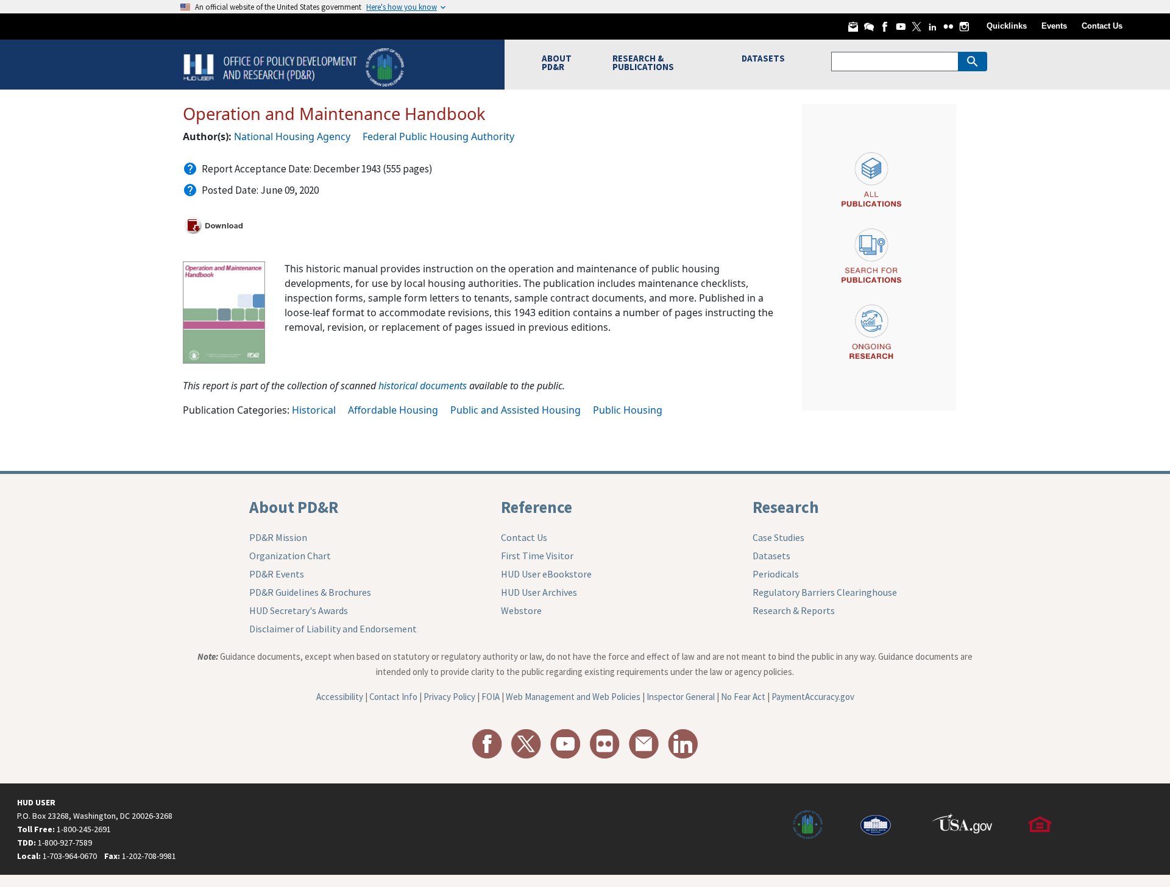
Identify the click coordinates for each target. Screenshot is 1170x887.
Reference (536, 507)
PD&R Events (276, 574)
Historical (314, 410)
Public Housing (627, 410)
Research (786, 507)
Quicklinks (1007, 25)
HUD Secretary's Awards (298, 610)
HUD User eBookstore (546, 574)
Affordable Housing (393, 410)
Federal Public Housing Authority (438, 136)
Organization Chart (290, 556)
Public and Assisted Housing (515, 410)
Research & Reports (794, 610)
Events (1054, 25)
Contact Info (393, 696)
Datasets (771, 556)
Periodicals (776, 574)
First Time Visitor (537, 556)
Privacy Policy (449, 696)
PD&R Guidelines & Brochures (310, 592)
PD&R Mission (278, 537)
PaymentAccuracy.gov (812, 696)
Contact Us (1102, 25)
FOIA (490, 696)
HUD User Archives (539, 592)
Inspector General (681, 696)
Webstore (521, 610)
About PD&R (293, 507)
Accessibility (339, 696)
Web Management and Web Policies (573, 696)
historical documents (422, 385)
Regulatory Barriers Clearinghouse (825, 592)
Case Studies (778, 537)
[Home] (295, 66)
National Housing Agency (292, 136)
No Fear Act (743, 696)
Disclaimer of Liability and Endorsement (333, 629)
